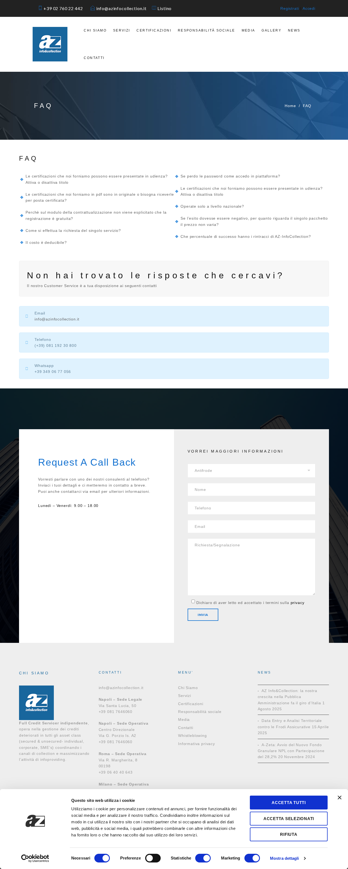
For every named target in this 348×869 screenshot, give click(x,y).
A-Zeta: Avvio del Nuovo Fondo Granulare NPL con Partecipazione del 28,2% (291, 751)
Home (290, 106)
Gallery (271, 30)
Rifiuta (288, 834)
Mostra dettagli (284, 858)
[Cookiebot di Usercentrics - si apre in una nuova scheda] (35, 858)
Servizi (121, 30)
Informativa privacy (196, 744)
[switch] (153, 858)
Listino (164, 8)
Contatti (94, 58)
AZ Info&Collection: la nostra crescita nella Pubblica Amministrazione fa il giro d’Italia (289, 697)
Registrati (289, 8)
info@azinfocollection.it (123, 8)
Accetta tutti (289, 802)
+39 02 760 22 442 (66, 8)
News (294, 30)
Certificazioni (153, 30)
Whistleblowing (192, 735)
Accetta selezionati (288, 818)
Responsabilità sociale (206, 30)
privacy (297, 602)
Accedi (309, 8)
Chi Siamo (95, 30)
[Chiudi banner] (339, 797)
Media (248, 30)
